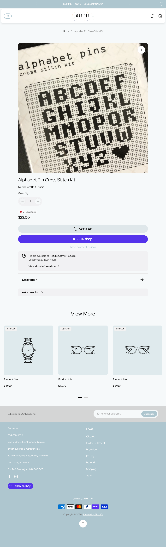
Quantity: (23, 193)
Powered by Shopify (93, 514)
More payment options (83, 247)
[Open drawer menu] (8, 16)
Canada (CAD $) (81, 498)
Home (66, 31)
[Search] (152, 16)
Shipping (91, 469)
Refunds (91, 462)
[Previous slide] (36, 4)
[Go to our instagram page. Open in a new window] (16, 476)
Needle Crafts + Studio (31, 187)
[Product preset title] (28, 350)
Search (90, 475)
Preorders (91, 449)
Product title (11, 379)
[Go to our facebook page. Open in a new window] (10, 476)
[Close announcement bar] (161, 4)
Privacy (90, 456)
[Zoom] (141, 50)
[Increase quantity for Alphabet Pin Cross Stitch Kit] (38, 201)
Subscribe (149, 413)
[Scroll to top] (83, 524)
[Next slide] (130, 4)
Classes (90, 436)
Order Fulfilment (95, 443)
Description (29, 280)
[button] (80, 397)
